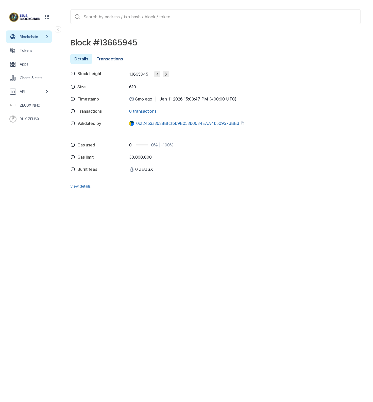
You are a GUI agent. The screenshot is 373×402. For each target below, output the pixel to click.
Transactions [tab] (109, 58)
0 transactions (143, 111)
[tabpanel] (215, 129)
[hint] (72, 73)
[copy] (243, 123)
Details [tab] (81, 58)
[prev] (157, 74)
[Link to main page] (25, 17)
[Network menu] (47, 16)
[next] (166, 74)
